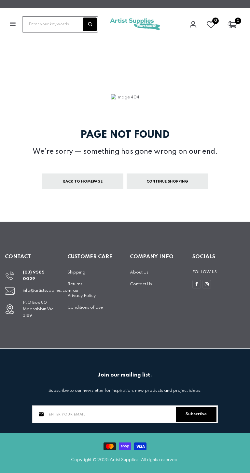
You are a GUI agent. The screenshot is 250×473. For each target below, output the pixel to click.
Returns (74, 284)
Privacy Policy (81, 296)
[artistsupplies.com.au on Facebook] (196, 284)
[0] (211, 26)
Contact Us (141, 284)
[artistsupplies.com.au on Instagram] (206, 284)
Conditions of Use (85, 307)
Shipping (76, 272)
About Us (139, 272)
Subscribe (196, 414)
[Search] (90, 24)
